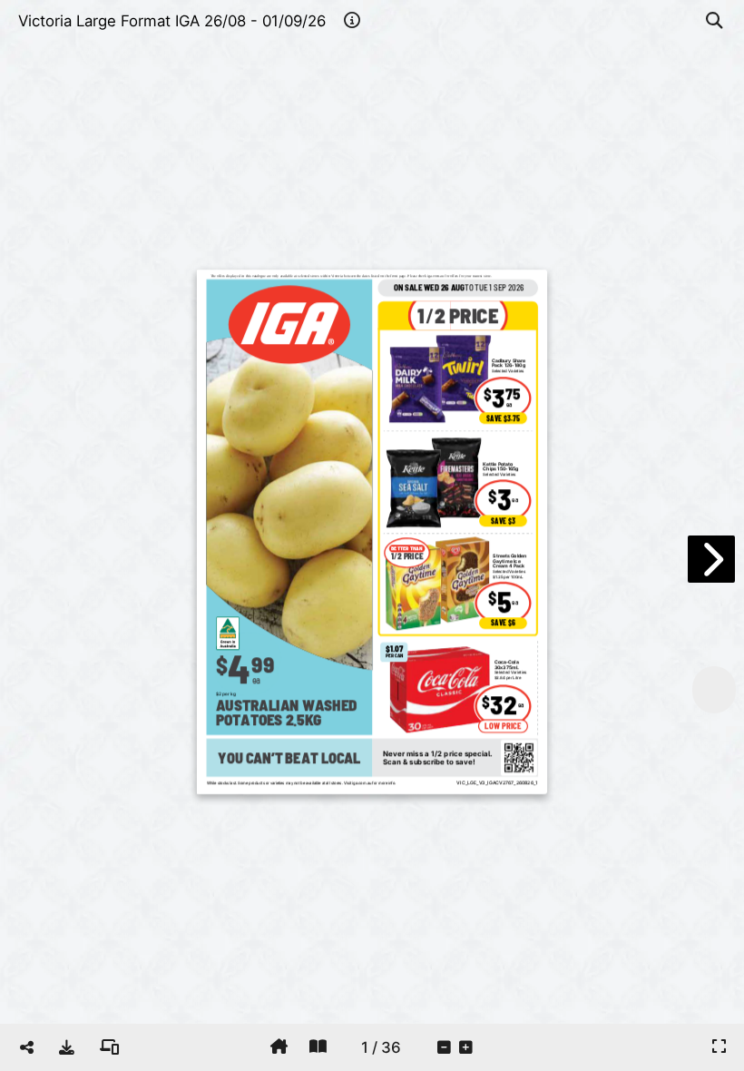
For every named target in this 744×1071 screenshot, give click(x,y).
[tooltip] (67, 1047)
